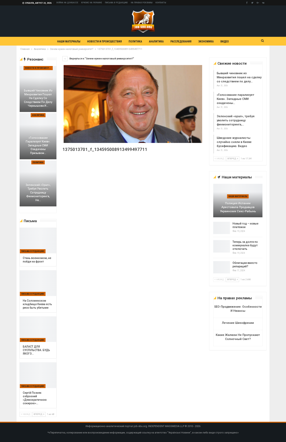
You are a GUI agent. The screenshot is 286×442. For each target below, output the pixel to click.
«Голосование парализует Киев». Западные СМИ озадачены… (235, 99)
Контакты (160, 2)
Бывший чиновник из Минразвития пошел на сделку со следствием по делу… (239, 77)
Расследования (180, 41)
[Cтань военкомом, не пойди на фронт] (38, 240)
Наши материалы (68, 41)
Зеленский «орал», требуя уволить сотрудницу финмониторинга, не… (38, 192)
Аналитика (156, 41)
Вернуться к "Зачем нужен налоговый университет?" (101, 58)
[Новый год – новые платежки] (221, 228)
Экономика (206, 41)
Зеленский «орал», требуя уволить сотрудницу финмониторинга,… (235, 120)
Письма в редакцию (116, 2)
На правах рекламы (142, 2)
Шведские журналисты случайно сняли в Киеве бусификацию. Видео (234, 142)
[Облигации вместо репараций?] (221, 267)
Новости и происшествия (104, 41)
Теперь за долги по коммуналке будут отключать (245, 245)
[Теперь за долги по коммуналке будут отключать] (221, 246)
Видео (224, 41)
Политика (135, 41)
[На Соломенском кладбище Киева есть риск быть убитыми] (38, 283)
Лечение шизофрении (238, 323)
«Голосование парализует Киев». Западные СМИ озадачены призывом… (38, 145)
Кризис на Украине (91, 2)
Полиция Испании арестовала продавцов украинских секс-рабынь (238, 207)
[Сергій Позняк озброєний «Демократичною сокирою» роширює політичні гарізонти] (38, 375)
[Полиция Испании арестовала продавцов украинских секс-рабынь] (238, 200)
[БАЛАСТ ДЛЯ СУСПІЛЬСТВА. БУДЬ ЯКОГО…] (38, 329)
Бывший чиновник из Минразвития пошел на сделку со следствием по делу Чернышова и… (38, 98)
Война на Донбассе (67, 2)
